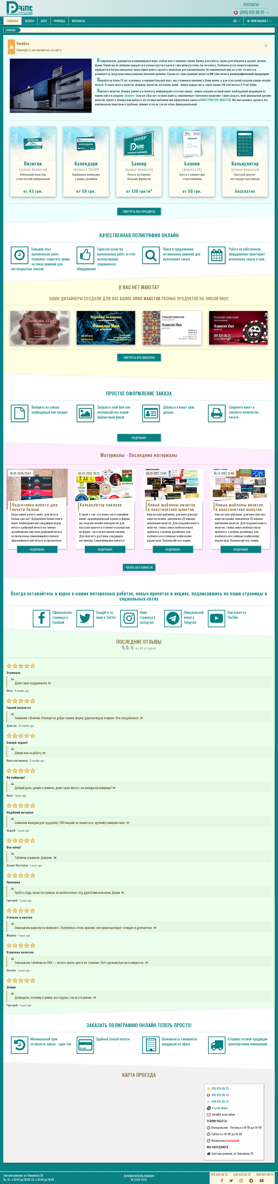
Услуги (29, 20)
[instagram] (129, 618)
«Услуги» (129, 95)
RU (235, 20)
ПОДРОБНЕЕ (139, 437)
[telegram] (172, 618)
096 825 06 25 (264, 1174)
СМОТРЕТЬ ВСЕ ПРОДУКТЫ (139, 211)
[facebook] (41, 618)
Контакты (78, 20)
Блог (44, 20)
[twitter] (85, 618)
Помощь (59, 20)
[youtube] (216, 618)
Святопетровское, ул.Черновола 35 (23, 1175)
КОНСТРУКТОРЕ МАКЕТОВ (215, 99)
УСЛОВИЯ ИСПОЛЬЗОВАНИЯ (139, 1176)
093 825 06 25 (219, 1174)
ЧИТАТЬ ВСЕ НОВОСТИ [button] (139, 567)
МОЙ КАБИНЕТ (259, 20)
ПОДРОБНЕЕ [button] (37, 549)
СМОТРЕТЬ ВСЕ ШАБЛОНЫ (139, 357)
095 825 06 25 (242, 1174)
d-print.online (219, 1107)
